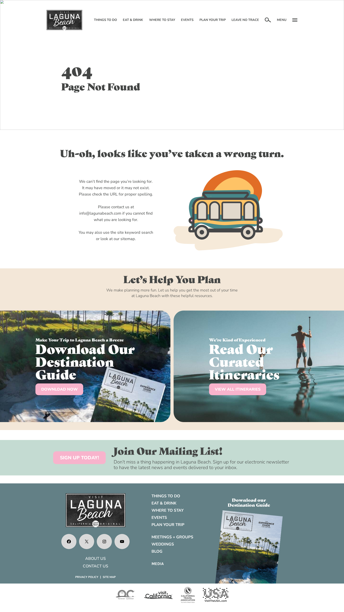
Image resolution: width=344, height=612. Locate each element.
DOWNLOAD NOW (59, 389)
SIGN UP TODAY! (79, 458)
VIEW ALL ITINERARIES (238, 389)
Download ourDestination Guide (249, 502)
